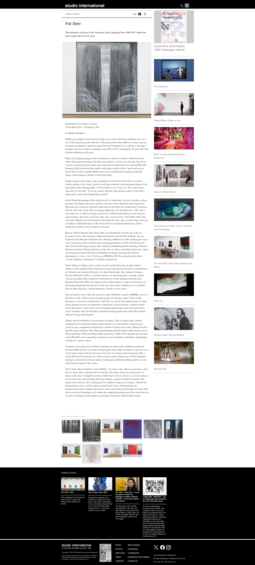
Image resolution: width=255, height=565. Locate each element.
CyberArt (119, 561)
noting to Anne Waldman (89, 256)
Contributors (133, 553)
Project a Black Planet (164, 191)
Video (118, 557)
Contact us (133, 561)
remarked (143, 294)
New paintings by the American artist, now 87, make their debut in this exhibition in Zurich (73, 500)
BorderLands (160, 368)
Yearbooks (133, 549)
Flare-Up (158, 300)
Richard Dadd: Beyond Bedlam (169, 334)
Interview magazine (117, 187)
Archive (119, 549)
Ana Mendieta (161, 86)
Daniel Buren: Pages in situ (167, 120)
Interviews (120, 553)
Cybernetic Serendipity (138, 557)
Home (118, 545)
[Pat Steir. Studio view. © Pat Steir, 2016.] (132, 444)
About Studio (134, 545)
